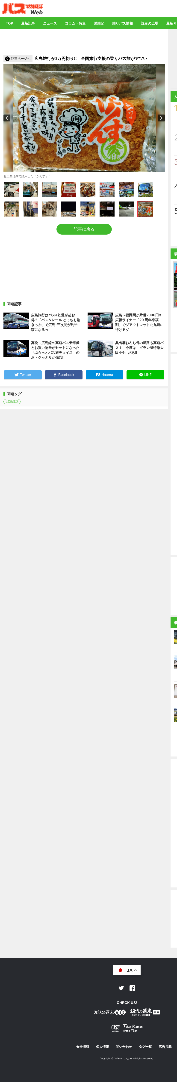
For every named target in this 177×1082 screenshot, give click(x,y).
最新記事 (28, 23)
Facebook (132, 988)
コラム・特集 (75, 23)
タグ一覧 (145, 1046)
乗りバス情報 (122, 23)
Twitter (121, 988)
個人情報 (102, 1046)
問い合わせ (124, 1046)
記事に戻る (84, 229)
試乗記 (99, 23)
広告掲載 (165, 1046)
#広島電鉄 (12, 401)
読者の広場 (149, 23)
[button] (6, 118)
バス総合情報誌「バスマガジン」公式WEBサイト (22, 8)
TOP (9, 23)
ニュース (50, 23)
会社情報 (82, 1046)
